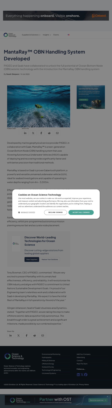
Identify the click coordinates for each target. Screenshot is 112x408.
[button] (26, 212)
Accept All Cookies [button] (81, 212)
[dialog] (56, 204)
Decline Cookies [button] (55, 212)
